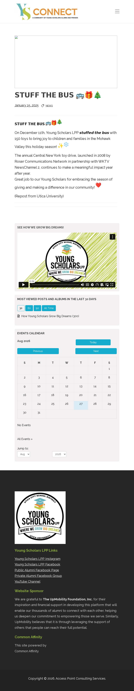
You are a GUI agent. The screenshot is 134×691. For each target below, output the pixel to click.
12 (66, 386)
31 (39, 412)
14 (95, 386)
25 (52, 403)
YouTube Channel (27, 581)
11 (53, 386)
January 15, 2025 (27, 105)
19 (66, 395)
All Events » (24, 439)
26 (66, 403)
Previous (38, 351)
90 (37, 308)
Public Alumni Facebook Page (37, 570)
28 (95, 403)
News (49, 105)
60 (29, 308)
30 (24, 412)
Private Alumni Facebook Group (38, 576)
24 (39, 403)
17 (39, 395)
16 (24, 395)
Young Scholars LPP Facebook (37, 564)
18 (52, 395)
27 (81, 403)
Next (96, 351)
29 (109, 403)
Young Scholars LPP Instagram (37, 559)
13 (81, 386)
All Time (49, 308)
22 (109, 395)
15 (109, 386)
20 (81, 395)
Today (93, 342)
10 (39, 386)
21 (95, 395)
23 (24, 403)
